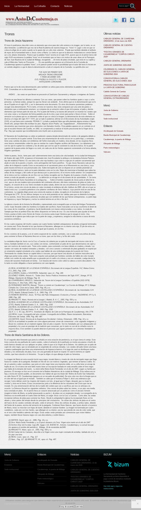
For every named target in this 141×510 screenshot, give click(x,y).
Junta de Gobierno (111, 110)
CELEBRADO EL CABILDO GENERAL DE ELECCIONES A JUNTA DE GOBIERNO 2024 (119, 71)
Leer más (79, 507)
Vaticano (107, 152)
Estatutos (107, 115)
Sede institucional (111, 119)
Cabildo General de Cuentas (115, 92)
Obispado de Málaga (112, 143)
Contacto (55, 6)
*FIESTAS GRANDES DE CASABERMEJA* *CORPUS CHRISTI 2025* (119, 54)
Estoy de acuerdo (66, 507)
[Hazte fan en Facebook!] (124, 20)
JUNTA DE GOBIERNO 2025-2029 (117, 65)
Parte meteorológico (112, 148)
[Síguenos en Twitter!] (115, 20)
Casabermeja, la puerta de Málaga (117, 139)
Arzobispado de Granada (113, 131)
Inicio (7, 6)
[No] (137, 503)
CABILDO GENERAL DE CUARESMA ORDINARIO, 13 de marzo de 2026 (83, 462)
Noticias (68, 6)
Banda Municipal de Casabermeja (117, 135)
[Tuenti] (132, 20)
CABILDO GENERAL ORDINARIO (117, 61)
